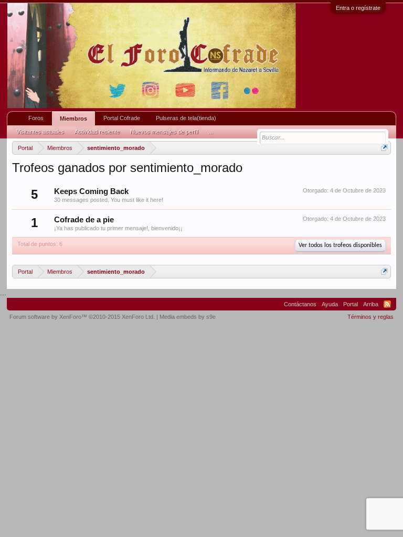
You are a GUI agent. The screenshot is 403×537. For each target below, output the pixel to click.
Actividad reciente (97, 131)
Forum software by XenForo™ (82, 317)
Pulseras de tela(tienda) (186, 118)
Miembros (73, 118)
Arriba (370, 304)
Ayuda (330, 304)
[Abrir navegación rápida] (384, 147)
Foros (36, 118)
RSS (387, 304)
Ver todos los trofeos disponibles (340, 245)
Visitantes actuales (40, 131)
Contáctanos (300, 304)
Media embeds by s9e (188, 317)
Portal (350, 304)
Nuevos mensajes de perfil (164, 131)
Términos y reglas (370, 317)
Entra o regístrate (358, 8)
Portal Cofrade (121, 118)
